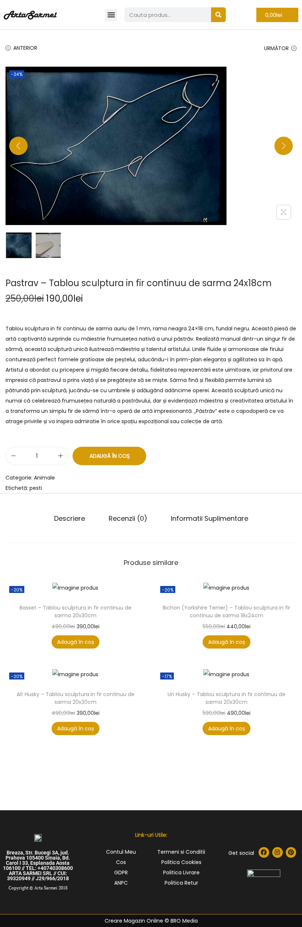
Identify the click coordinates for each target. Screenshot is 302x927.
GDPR (121, 872)
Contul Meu (121, 852)
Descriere (69, 518)
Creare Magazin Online (134, 920)
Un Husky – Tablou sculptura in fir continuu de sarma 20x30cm (226, 698)
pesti (35, 488)
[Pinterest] (291, 852)
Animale (44, 477)
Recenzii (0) (128, 518)
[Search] (218, 14)
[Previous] (18, 146)
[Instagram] (277, 852)
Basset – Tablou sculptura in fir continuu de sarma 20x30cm (75, 611)
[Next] (283, 146)
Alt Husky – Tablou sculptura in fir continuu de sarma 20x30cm (75, 698)
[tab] (69, 518)
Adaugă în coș (109, 456)
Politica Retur (181, 882)
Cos (121, 862)
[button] (111, 15)
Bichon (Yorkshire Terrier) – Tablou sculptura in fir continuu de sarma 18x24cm (226, 611)
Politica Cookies (181, 862)
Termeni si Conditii (181, 852)
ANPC (121, 882)
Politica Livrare (181, 872)
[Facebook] (264, 852)
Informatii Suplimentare (209, 518)
